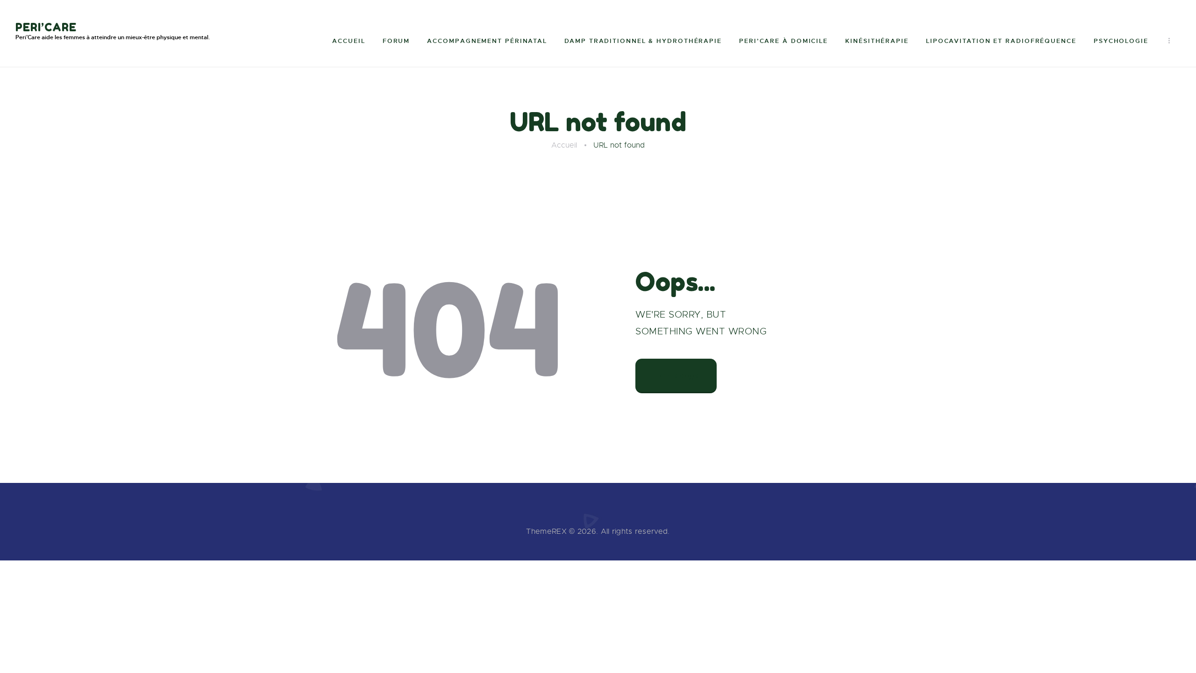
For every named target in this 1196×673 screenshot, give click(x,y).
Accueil (564, 145)
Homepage (676, 375)
